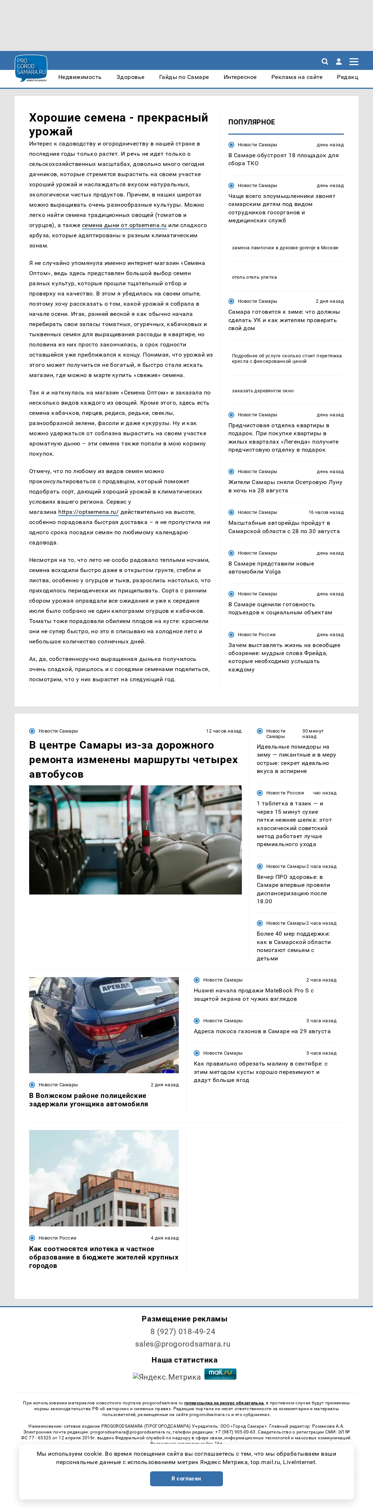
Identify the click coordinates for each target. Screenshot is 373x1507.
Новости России (257, 634)
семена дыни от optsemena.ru (124, 225)
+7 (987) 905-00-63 (235, 1432)
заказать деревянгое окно (263, 390)
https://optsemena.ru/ (88, 511)
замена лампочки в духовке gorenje (274, 247)
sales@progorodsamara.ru (183, 1344)
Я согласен (186, 1478)
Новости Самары (257, 144)
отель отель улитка (254, 277)
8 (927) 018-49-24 (183, 1331)
